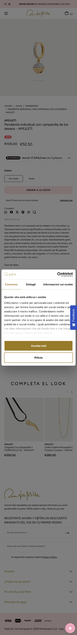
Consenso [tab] (11, 284)
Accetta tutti (38, 345)
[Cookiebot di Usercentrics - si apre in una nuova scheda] (57, 274)
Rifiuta (38, 357)
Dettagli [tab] (31, 284)
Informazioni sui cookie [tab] (58, 284)
